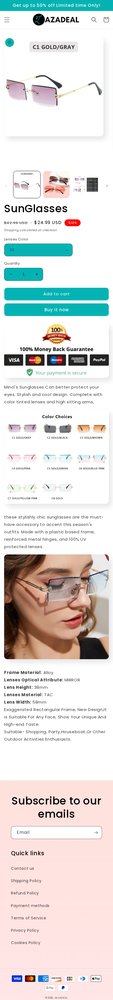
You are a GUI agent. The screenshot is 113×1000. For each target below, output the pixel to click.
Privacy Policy (25, 930)
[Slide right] (107, 186)
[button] (7, 20)
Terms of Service (28, 918)
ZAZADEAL (61, 997)
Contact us (22, 868)
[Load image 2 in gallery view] (56, 184)
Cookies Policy (25, 942)
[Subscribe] (96, 832)
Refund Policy (25, 893)
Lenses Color (16, 239)
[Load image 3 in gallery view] (85, 184)
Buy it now (56, 310)
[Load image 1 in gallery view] (26, 184)
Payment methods (30, 905)
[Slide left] (6, 186)
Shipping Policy (26, 880)
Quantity (12, 263)
